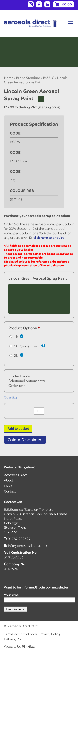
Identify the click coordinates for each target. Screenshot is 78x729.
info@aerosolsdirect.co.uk (27, 545)
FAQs (8, 486)
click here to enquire (48, 238)
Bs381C (48, 78)
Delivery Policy (14, 639)
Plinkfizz (28, 646)
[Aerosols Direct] (30, 23)
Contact (10, 491)
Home (8, 78)
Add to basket (18, 428)
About (8, 480)
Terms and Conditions (20, 634)
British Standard (28, 78)
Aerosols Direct (15, 475)
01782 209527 (19, 538)
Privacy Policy (50, 634)
